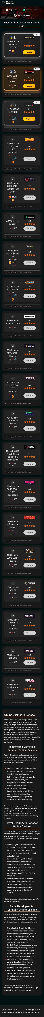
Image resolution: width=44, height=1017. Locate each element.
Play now (29, 52)
